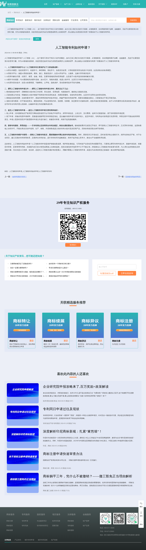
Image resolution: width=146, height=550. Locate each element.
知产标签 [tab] (54, 540)
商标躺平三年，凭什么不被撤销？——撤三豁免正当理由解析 (87, 476)
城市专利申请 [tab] (29, 540)
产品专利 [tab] (18, 540)
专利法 (51, 125)
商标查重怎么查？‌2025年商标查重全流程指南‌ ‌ (65, 272)
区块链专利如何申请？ (133, 177)
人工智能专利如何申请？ (31, 12)
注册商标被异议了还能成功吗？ (21, 264)
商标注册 (116, 341)
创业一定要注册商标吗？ (19, 268)
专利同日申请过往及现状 (61, 409)
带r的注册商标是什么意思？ (59, 268)
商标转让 (13, 341)
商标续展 (48, 341)
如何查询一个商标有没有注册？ (60, 264)
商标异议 (82, 341)
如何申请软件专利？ (19, 177)
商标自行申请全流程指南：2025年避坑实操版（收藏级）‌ (28, 276)
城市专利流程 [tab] (42, 540)
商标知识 (17, 12)
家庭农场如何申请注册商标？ (59, 276)
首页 (45, 4)
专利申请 (115, 61)
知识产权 (25, 113)
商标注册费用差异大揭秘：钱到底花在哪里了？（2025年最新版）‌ (28, 272)
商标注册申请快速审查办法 (63, 454)
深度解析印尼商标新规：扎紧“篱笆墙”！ (72, 431)
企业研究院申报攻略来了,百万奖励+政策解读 (76, 386)
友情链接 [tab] (8, 540)
